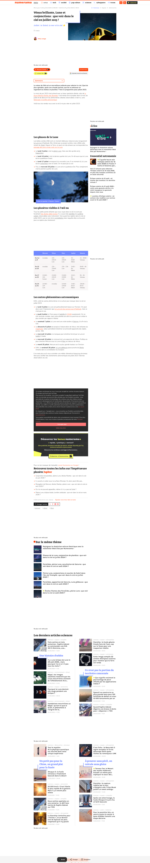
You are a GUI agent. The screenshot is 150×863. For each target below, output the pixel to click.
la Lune (36, 143)
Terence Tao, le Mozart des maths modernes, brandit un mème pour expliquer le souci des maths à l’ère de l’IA (103, 772)
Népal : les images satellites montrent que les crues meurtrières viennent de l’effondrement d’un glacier (59, 678)
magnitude (39, 329)
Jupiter (38, 336)
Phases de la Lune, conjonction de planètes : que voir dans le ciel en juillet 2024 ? (64, 556)
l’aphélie (62, 314)
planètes (72, 214)
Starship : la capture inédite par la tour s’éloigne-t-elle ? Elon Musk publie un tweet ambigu (104, 786)
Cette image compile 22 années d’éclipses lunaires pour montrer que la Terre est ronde (104, 660)
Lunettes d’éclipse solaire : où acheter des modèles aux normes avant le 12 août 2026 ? (102, 198)
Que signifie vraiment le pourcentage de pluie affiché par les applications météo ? (104, 681)
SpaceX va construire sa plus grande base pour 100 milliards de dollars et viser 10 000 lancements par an (104, 695)
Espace (104, 8)
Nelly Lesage (42, 39)
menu (36, 2)
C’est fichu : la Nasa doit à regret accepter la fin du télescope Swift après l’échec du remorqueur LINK (104, 750)
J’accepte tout (61, 424)
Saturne (75, 321)
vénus (45, 508)
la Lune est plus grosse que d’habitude (68, 309)
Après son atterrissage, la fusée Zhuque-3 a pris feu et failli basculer (104, 800)
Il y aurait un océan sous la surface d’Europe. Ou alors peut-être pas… (59, 481)
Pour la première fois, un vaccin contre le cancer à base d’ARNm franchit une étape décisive (104, 815)
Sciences (96, 8)
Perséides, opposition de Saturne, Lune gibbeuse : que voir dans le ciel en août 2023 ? (65, 583)
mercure (37, 508)
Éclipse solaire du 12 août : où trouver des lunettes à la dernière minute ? (102, 180)
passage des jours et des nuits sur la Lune (48, 147)
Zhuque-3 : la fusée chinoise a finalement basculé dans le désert (57, 774)
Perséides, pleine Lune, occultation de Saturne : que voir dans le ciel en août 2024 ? (64, 565)
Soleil (43, 145)
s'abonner (133, 2)
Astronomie (112, 8)
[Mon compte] (120, 2)
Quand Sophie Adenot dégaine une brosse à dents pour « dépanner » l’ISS (104, 709)
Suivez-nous (83, 69)
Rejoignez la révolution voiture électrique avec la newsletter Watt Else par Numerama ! (63, 547)
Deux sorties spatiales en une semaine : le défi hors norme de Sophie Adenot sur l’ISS (58, 804)
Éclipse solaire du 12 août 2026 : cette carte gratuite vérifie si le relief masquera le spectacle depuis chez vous (102, 189)
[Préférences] (124, 2)
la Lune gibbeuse (61, 348)
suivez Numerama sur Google (68, 465)
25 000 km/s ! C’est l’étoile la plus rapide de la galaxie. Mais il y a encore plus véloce (59, 790)
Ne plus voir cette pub (40, 65)
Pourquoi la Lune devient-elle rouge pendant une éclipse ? (58, 691)
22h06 (69, 314)
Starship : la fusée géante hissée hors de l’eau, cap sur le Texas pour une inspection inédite (104, 645)
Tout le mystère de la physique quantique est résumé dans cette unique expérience (58, 750)
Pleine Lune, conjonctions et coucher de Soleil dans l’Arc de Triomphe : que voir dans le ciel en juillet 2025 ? (64, 575)
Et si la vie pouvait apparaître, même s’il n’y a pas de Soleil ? (56, 489)
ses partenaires (40, 415)
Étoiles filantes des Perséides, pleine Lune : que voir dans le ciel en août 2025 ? (65, 592)
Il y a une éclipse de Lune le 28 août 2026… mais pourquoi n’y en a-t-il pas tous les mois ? (59, 663)
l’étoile (81, 348)
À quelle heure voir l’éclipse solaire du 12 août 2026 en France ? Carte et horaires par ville (106, 163)
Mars (64, 341)
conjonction (44, 164)
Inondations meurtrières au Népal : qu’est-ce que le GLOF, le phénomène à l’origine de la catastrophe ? (59, 707)
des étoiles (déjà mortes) (49, 214)
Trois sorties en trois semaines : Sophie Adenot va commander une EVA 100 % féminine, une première (58, 645)
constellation (59, 218)
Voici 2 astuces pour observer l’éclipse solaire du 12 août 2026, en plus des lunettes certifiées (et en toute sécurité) (103, 171)
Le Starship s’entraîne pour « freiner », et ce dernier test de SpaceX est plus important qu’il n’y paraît (59, 819)
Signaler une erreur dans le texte (65, 500)
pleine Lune (57, 151)
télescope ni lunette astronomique (45, 100)
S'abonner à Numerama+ (59, 456)
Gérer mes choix (61, 428)
